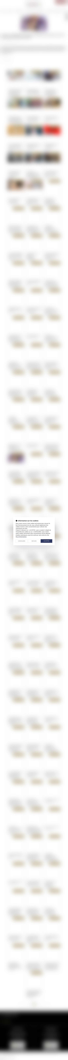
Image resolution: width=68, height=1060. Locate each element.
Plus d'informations (21, 537)
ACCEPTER (46, 541)
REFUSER (34, 541)
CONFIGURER (21, 541)
